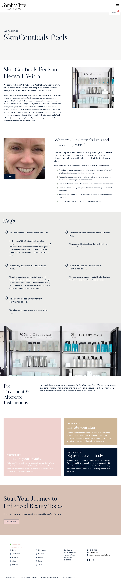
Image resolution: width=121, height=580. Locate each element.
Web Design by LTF (68, 577)
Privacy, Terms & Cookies (49, 577)
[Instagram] (93, 560)
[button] (117, 5)
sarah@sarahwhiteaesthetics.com (100, 555)
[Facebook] (88, 560)
